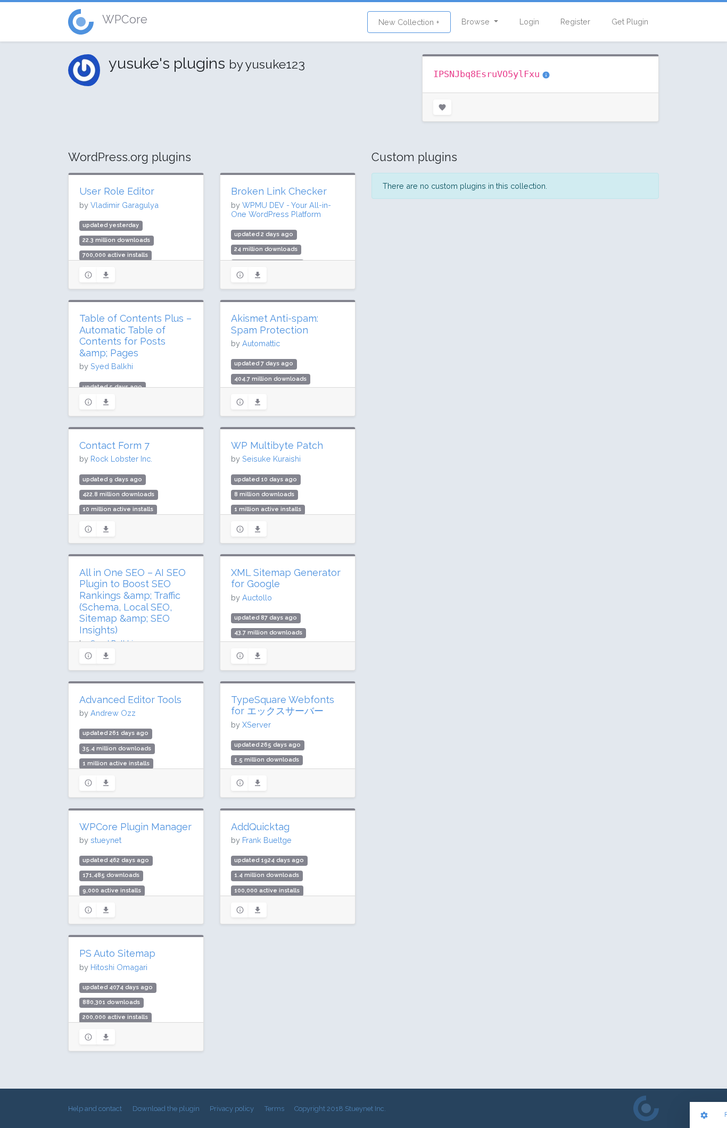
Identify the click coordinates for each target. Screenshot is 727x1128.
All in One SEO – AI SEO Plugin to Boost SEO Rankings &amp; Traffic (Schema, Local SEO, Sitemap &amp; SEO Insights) (132, 601)
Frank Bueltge (267, 840)
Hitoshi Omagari (118, 967)
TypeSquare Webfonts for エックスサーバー (282, 705)
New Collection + (409, 22)
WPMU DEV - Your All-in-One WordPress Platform (281, 209)
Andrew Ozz (113, 712)
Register (575, 21)
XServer (256, 724)
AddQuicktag (260, 826)
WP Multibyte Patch (277, 445)
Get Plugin (630, 21)
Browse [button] (476, 21)
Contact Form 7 (114, 445)
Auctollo (257, 597)
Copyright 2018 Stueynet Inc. (340, 1109)
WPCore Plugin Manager (135, 826)
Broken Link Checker (279, 191)
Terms (274, 1109)
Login (529, 21)
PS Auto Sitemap (117, 953)
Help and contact (95, 1109)
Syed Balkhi (111, 366)
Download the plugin (166, 1109)
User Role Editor (116, 191)
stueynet (105, 840)
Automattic (261, 343)
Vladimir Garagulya (124, 205)
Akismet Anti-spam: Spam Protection (274, 324)
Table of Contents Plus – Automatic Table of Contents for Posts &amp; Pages (135, 335)
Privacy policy (232, 1109)
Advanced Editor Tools (130, 699)
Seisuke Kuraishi (271, 458)
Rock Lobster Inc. (121, 458)
